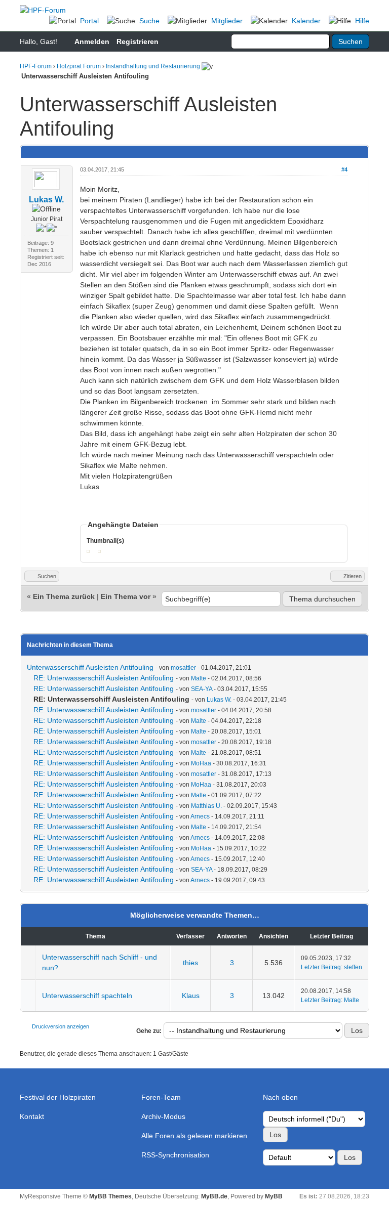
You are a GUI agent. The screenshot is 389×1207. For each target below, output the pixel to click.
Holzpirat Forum (79, 66)
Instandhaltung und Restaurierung (153, 66)
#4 (344, 169)
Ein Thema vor (125, 596)
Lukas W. (46, 199)
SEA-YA (201, 689)
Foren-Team (161, 1097)
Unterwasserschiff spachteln (87, 996)
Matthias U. (206, 805)
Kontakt (32, 1116)
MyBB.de (214, 1196)
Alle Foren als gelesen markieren (194, 1136)
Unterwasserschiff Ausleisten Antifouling (90, 667)
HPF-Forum (36, 66)
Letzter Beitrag (321, 967)
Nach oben (280, 1097)
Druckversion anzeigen (60, 1026)
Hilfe (362, 21)
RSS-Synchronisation (175, 1155)
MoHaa (201, 763)
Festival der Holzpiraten (58, 1097)
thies (190, 963)
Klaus (191, 996)
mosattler (183, 667)
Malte (198, 678)
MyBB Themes (110, 1196)
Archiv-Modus (163, 1116)
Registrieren (137, 41)
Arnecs (200, 816)
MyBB (274, 1196)
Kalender (306, 21)
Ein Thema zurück (64, 596)
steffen (353, 967)
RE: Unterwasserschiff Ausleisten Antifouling (103, 678)
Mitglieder (227, 21)
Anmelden (91, 41)
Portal (89, 21)
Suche (149, 21)
